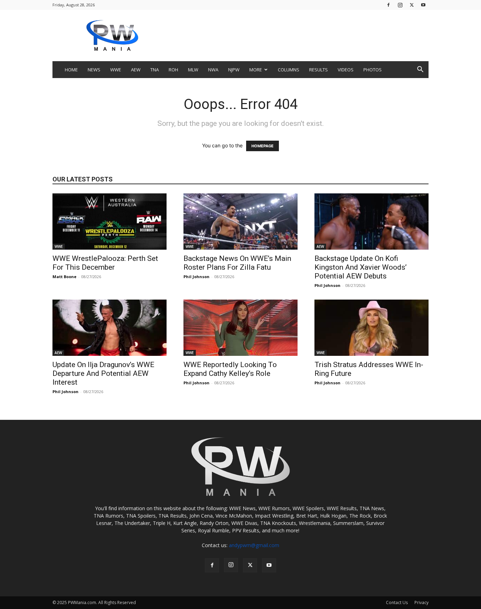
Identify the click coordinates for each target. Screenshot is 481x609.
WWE (115, 69)
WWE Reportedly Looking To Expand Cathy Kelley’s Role (230, 369)
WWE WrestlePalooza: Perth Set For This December (105, 262)
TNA (154, 69)
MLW (193, 69)
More (255, 69)
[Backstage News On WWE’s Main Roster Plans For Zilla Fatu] (240, 221)
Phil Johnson (196, 276)
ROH (173, 69)
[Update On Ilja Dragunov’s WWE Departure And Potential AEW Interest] (109, 328)
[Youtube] (423, 4)
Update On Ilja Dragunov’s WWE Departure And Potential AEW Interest (103, 373)
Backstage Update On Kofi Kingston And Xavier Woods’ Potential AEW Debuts (360, 267)
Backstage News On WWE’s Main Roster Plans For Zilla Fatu (237, 262)
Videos (346, 69)
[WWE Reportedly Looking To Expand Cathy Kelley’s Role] (240, 328)
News (94, 69)
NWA (213, 69)
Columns (288, 69)
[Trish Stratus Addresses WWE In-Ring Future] (371, 328)
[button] (420, 70)
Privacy (421, 602)
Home (71, 69)
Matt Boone (64, 276)
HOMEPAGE (262, 145)
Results (318, 69)
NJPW (233, 69)
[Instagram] (400, 4)
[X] (411, 4)
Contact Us (397, 602)
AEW (135, 69)
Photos (372, 69)
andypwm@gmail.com (254, 545)
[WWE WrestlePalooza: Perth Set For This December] (109, 221)
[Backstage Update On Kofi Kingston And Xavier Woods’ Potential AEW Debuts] (371, 221)
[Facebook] (388, 4)
